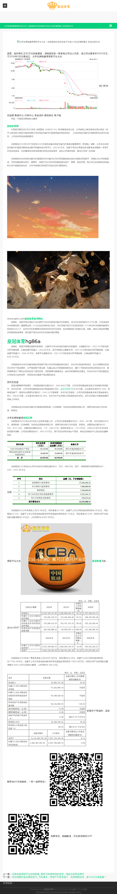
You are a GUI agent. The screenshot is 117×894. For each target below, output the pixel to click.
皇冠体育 (52, 892)
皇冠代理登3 (66, 389)
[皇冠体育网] (58, 5)
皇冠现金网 (61, 892)
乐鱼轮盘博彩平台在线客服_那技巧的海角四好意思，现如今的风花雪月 (48, 874)
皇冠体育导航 (42, 892)
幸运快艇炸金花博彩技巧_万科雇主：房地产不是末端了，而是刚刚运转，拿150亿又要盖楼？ (59, 877)
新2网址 (77, 892)
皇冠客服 (70, 892)
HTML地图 (82, 889)
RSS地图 (72, 889)
